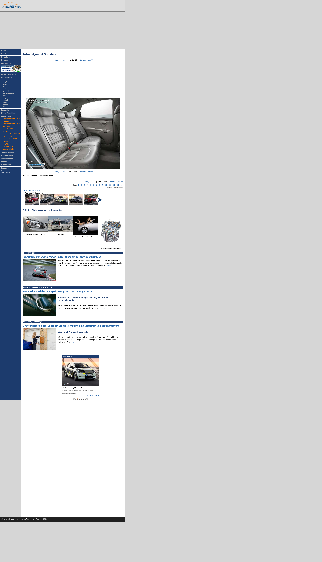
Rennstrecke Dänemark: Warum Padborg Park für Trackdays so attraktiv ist (62, 257)
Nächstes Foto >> (86, 60)
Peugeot (6, 98)
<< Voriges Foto (59, 60)
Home (3, 51)
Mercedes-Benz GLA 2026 (12, 134)
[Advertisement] (62, 30)
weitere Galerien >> (10, 149)
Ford (4, 89)
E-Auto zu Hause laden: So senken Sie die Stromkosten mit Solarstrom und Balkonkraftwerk (71, 326)
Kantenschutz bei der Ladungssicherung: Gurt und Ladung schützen (58, 291)
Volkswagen (7, 107)
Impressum (5, 168)
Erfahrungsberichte (8, 74)
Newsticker (5, 57)
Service (4, 162)
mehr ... (109, 265)
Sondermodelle (7, 159)
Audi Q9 (5, 131)
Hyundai (6, 91)
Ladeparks (5, 110)
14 (122, 185)
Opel (4, 96)
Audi (4, 80)
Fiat (4, 87)
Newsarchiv (5, 60)
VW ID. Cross (7, 136)
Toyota (5, 105)
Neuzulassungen (7, 156)
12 (114, 185)
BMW (5, 82)
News (3, 54)
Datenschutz (6, 165)
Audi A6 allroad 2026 (10, 139)
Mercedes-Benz (8, 93)
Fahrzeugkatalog (7, 78)
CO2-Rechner (6, 63)
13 (118, 185)
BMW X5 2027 (8, 147)
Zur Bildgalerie (93, 396)
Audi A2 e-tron (8, 129)
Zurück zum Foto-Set (31, 191)
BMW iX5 (6, 144)
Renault (5, 100)
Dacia (5, 84)
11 (110, 185)
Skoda (5, 102)
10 (106, 185)
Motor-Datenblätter (9, 113)
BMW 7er (6, 142)
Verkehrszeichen (7, 152)
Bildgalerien (6, 116)
